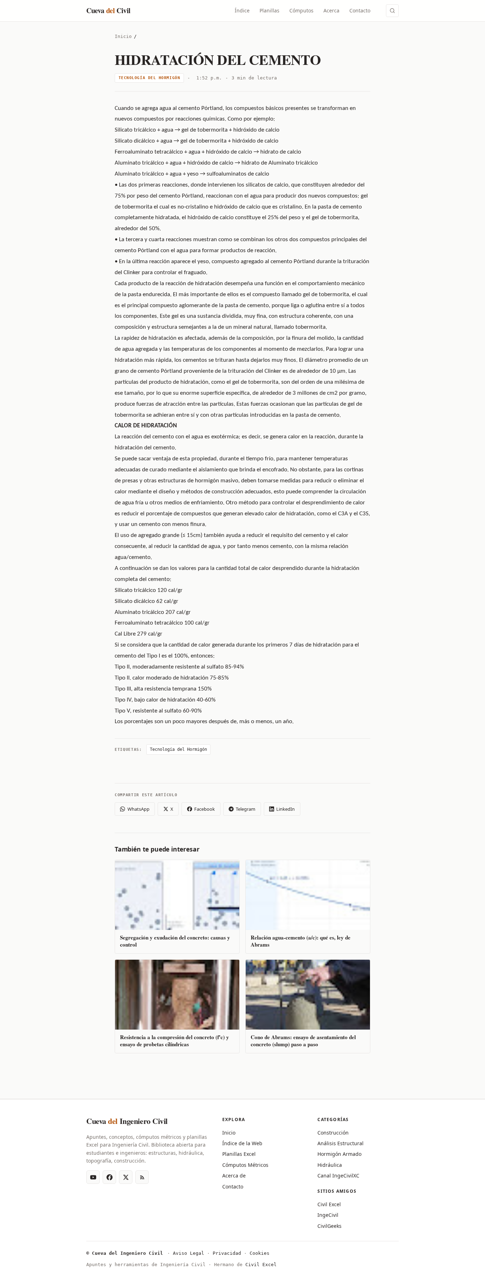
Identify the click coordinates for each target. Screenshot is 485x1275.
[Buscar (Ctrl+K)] (392, 10)
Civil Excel (329, 1204)
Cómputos (301, 10)
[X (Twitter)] (125, 1177)
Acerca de (234, 1175)
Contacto (359, 10)
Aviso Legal (188, 1253)
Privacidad (227, 1253)
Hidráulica (329, 1165)
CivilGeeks (329, 1226)
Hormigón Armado (339, 1154)
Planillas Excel (239, 1154)
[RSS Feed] (142, 1177)
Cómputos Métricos (245, 1165)
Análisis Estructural (340, 1143)
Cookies (259, 1253)
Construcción (333, 1132)
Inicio (123, 36)
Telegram (245, 809)
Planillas (269, 10)
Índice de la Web (242, 1143)
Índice (242, 10)
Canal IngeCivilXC (338, 1175)
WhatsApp (138, 809)
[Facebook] (109, 1177)
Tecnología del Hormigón (149, 78)
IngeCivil (327, 1215)
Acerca (331, 10)
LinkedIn (285, 809)
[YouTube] (93, 1177)
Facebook (204, 809)
